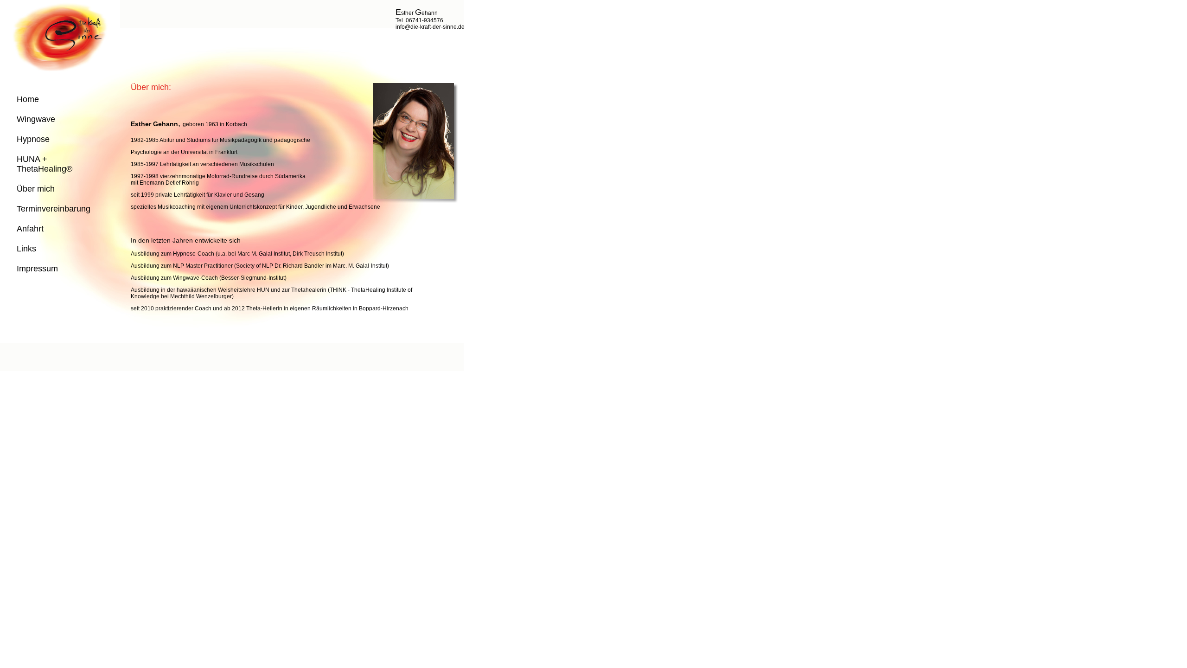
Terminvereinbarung (53, 208)
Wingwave (36, 119)
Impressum (37, 268)
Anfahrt (30, 228)
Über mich (36, 188)
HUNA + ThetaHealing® (44, 163)
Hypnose (33, 139)
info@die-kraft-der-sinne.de (430, 27)
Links (26, 248)
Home (28, 99)
